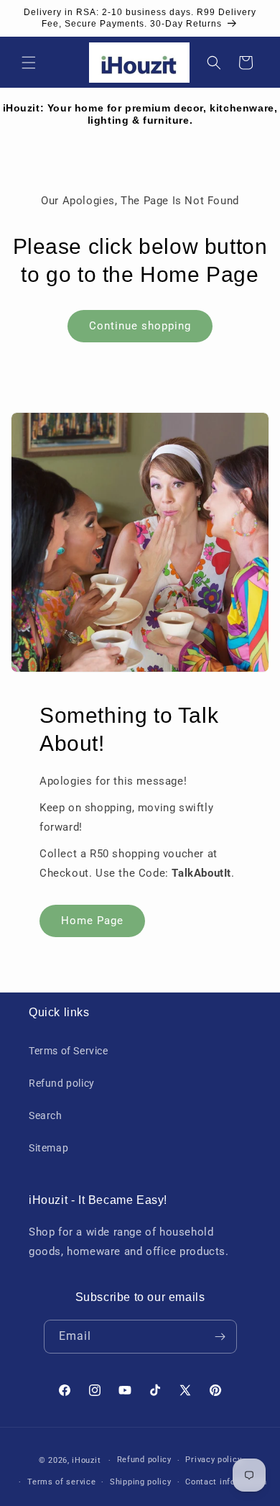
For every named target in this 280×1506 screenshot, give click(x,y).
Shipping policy (141, 1482)
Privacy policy (213, 1459)
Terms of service (61, 1482)
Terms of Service (68, 1051)
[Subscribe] (220, 1337)
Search (45, 1115)
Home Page (92, 920)
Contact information (225, 1482)
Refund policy (62, 1083)
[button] (29, 62)
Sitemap (48, 1148)
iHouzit (86, 1460)
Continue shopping (140, 325)
